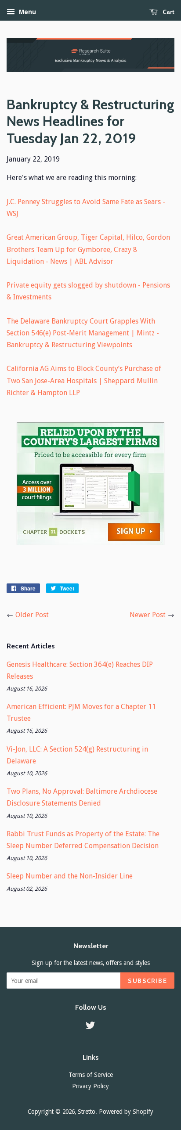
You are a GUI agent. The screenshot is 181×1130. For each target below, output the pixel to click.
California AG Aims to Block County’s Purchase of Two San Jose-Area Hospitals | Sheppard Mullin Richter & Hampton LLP (84, 380)
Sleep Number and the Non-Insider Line (70, 876)
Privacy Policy (90, 1086)
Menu (26, 11)
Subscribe (147, 981)
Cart (167, 12)
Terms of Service (91, 1074)
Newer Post (148, 615)
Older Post (32, 615)
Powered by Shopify (126, 1111)
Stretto (86, 1111)
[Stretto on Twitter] (90, 1026)
